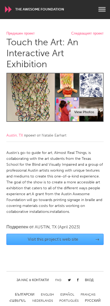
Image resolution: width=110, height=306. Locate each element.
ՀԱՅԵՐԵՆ (17, 301)
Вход (89, 280)
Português (68, 301)
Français (88, 294)
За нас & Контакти (33, 280)
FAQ (58, 280)
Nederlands (42, 301)
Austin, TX (14, 135)
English (47, 294)
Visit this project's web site (64, 239)
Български (24, 294)
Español (67, 294)
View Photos (84, 112)
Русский (93, 301)
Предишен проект (20, 33)
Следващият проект (87, 33)
